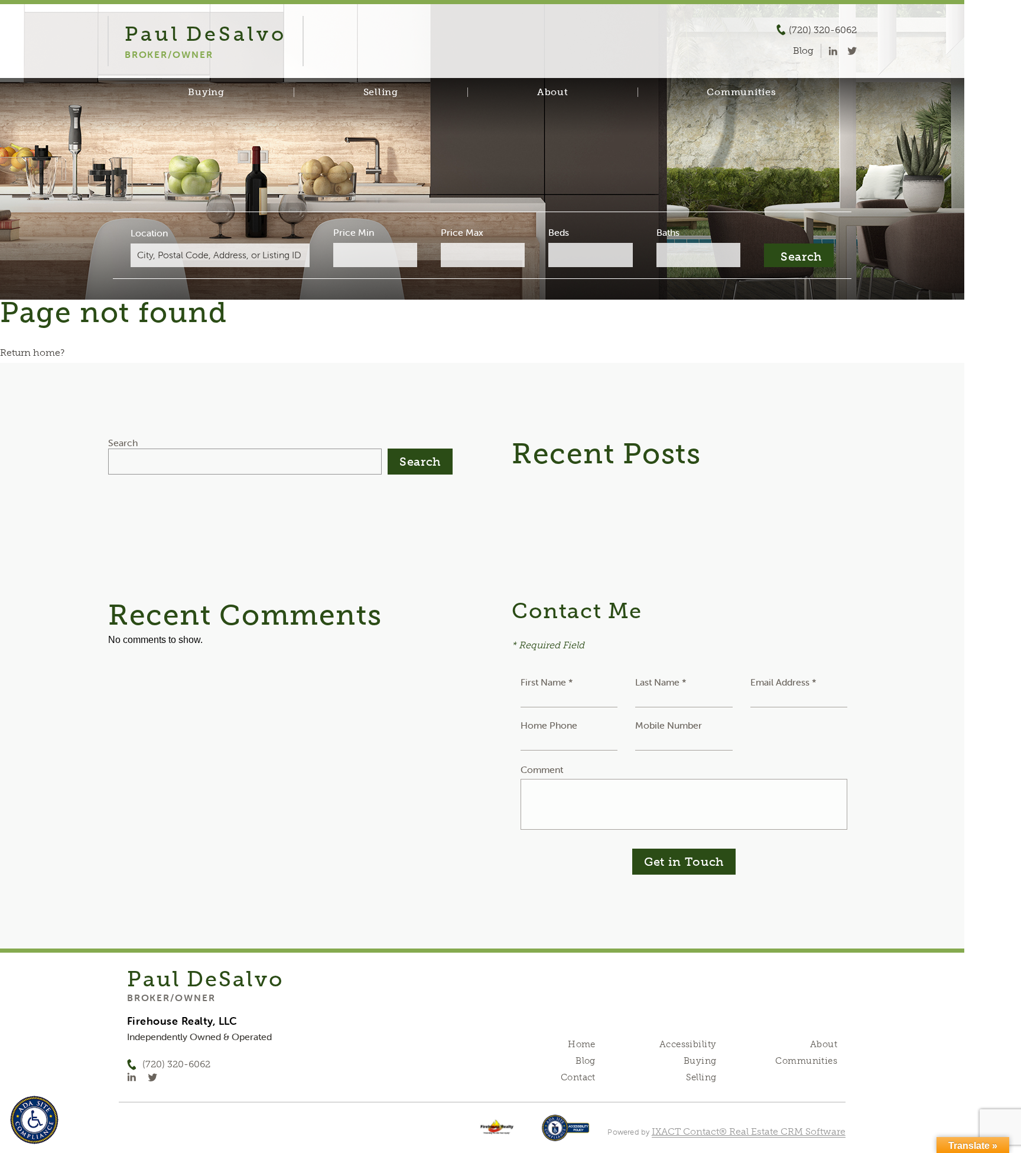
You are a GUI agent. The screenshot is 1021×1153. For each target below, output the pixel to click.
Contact (578, 1077)
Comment (542, 769)
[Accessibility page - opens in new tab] (565, 1133)
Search (123, 443)
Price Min (353, 232)
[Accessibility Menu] (34, 1120)
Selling (380, 92)
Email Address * (783, 682)
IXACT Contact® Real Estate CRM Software (749, 1131)
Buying (206, 92)
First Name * (547, 682)
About (552, 92)
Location (149, 233)
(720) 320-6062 (823, 30)
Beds (558, 232)
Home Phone (549, 725)
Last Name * (661, 682)
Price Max (462, 232)
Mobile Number (668, 725)
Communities (741, 92)
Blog (585, 1060)
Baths (667, 232)
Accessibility (687, 1044)
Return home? (32, 352)
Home (582, 1044)
